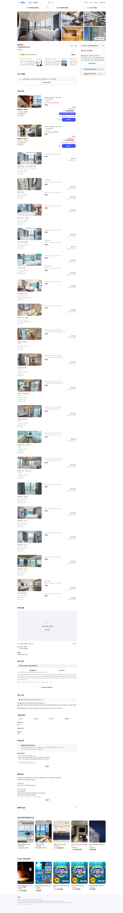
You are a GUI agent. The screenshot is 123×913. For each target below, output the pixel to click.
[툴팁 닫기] (74, 113)
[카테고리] (18, 2)
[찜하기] (72, 46)
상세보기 (46, 104)
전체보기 (73, 54)
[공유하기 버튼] (76, 46)
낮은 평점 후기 (61, 670)
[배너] (93, 69)
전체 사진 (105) (100, 38)
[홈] (23, 2)
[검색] (53, 2)
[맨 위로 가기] (119, 909)
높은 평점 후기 (33, 670)
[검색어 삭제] (49, 2)
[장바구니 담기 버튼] (59, 120)
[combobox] (41, 2)
